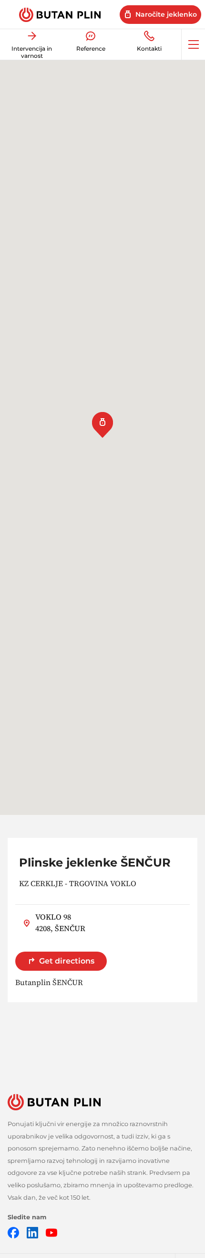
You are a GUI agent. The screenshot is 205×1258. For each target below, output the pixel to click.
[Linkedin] (32, 1231)
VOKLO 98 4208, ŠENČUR (60, 922)
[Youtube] (51, 1231)
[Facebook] (13, 1231)
